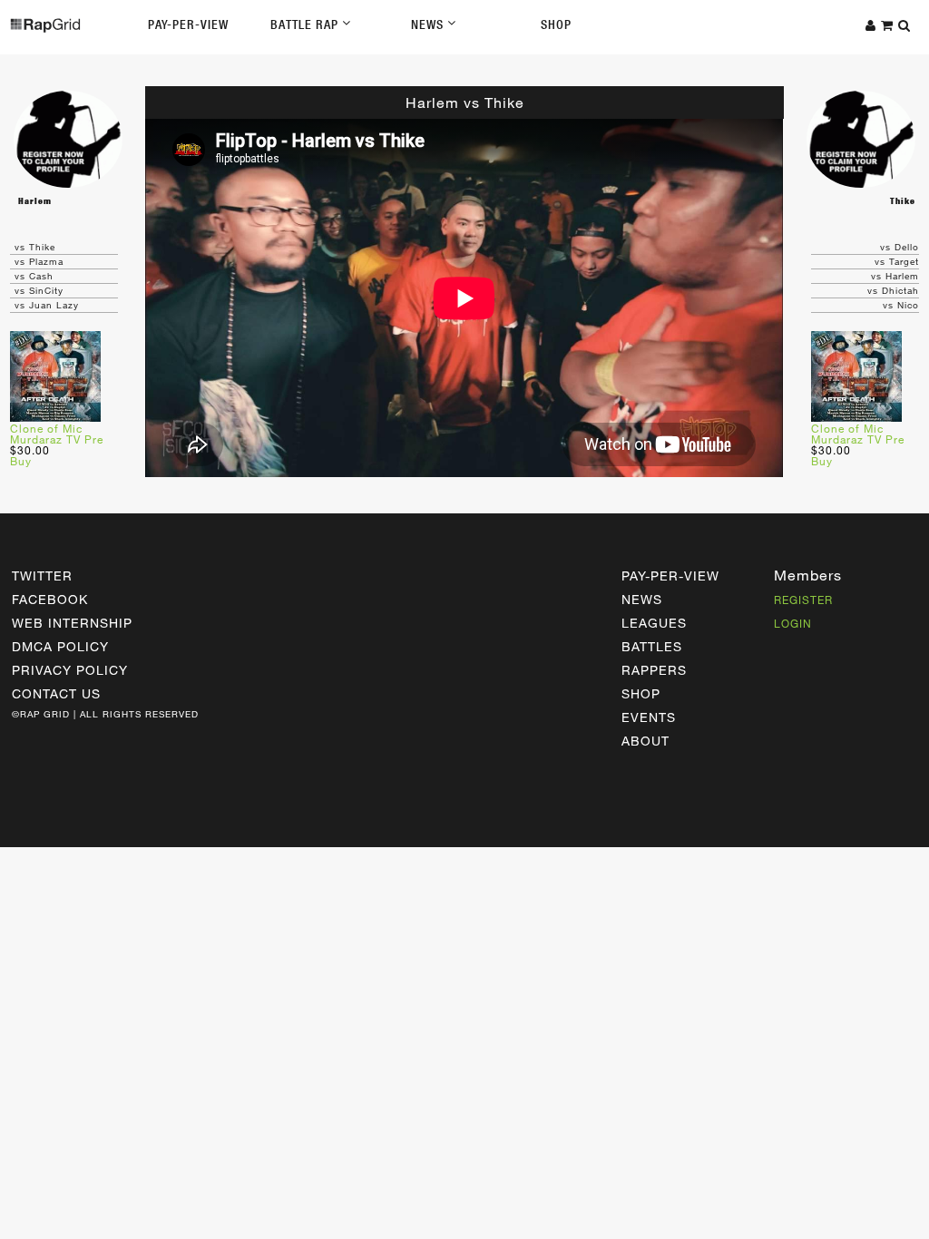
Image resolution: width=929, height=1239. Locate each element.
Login (793, 623)
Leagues (654, 622)
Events (648, 717)
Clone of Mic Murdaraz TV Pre (56, 433)
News (429, 24)
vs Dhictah (893, 290)
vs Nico (901, 304)
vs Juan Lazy (47, 304)
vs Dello (899, 246)
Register (803, 599)
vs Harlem (895, 275)
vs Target (897, 261)
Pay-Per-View (188, 24)
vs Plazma (39, 261)
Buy (21, 461)
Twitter (42, 575)
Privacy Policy (70, 670)
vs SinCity (39, 290)
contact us (56, 693)
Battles (651, 646)
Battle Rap (306, 24)
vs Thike (35, 246)
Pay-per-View (670, 575)
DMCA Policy (60, 646)
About (645, 740)
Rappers (654, 670)
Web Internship (72, 622)
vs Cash (34, 275)
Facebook (50, 599)
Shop (556, 24)
